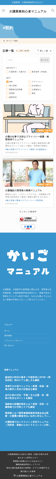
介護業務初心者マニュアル (28, 11)
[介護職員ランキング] (28, 219)
